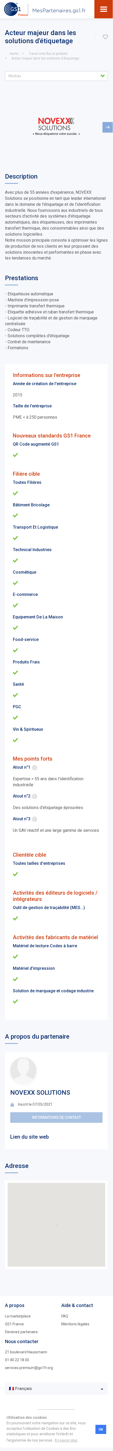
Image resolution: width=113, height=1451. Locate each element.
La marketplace (18, 1316)
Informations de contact (56, 1117)
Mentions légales (75, 1324)
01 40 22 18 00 (17, 1360)
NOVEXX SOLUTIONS (40, 1092)
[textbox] (52, 1389)
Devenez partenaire (21, 1332)
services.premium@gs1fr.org (29, 1368)
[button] (56, 76)
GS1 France (14, 1324)
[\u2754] (105, 37)
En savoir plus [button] (66, 1440)
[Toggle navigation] (103, 9)
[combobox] (56, 1388)
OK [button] (101, 1429)
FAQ (64, 1316)
